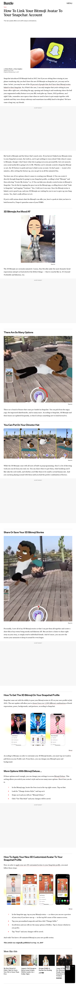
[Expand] (66, 966)
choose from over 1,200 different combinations (49, 703)
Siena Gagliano (18, 69)
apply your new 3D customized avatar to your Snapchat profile (38, 865)
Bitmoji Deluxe (59, 776)
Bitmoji (70, 750)
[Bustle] (8, 3)
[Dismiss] (73, 966)
